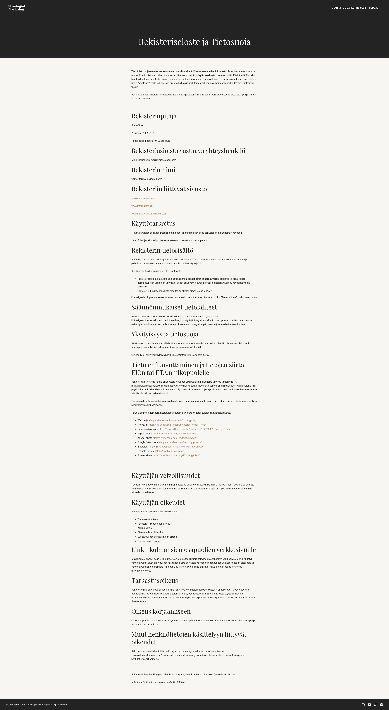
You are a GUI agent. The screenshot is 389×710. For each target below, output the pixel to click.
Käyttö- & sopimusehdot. (55, 704)
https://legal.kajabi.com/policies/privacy (174, 433)
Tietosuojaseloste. (34, 704)
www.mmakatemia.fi (142, 205)
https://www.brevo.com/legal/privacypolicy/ (176, 455)
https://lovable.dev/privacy (169, 450)
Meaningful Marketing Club (348, 8)
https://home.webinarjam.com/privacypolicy (173, 420)
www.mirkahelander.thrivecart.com (149, 213)
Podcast (374, 8)
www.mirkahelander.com (144, 198)
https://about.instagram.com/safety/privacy (180, 446)
